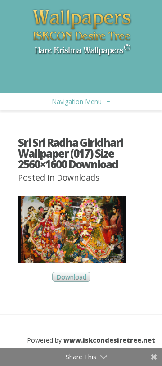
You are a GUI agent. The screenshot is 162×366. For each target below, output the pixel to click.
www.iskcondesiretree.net (109, 340)
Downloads (78, 177)
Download (71, 277)
